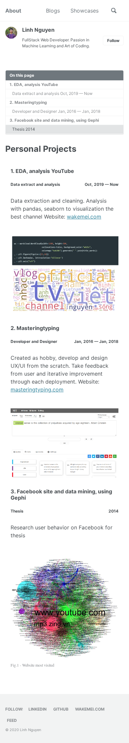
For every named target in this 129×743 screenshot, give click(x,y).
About (13, 10)
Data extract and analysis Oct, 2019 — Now (52, 93)
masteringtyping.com (37, 389)
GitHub (60, 709)
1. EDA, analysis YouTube (34, 84)
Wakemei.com (90, 709)
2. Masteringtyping (28, 102)
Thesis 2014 (23, 129)
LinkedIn (37, 709)
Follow (113, 40)
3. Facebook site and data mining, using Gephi (54, 120)
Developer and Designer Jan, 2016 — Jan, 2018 (56, 111)
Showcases (84, 10)
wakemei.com (84, 216)
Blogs (53, 10)
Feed (12, 720)
